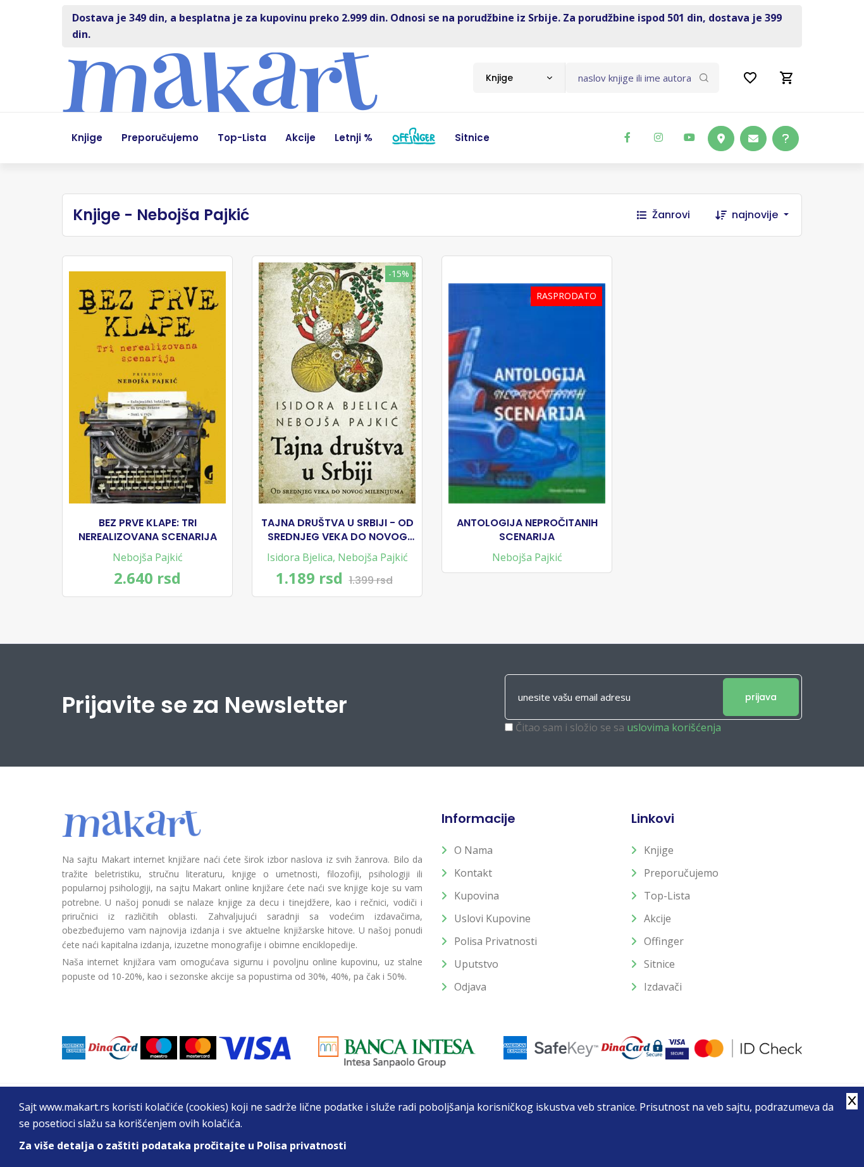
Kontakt (473, 873)
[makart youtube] (689, 137)
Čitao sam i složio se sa (618, 727)
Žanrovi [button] (671, 214)
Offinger (664, 941)
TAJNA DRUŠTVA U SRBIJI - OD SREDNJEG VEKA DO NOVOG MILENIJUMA (337, 530)
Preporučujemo (681, 873)
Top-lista (667, 895)
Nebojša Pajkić (148, 557)
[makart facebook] (627, 137)
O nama (473, 850)
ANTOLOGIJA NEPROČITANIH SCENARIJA (527, 530)
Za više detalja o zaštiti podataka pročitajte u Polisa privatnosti (183, 1145)
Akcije (657, 918)
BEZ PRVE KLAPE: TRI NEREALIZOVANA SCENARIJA (147, 530)
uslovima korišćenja (674, 727)
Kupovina (476, 895)
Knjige (659, 850)
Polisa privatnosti (495, 941)
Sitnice (659, 964)
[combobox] (519, 78)
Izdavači (663, 986)
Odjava (470, 986)
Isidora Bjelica (300, 557)
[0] (787, 78)
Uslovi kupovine (492, 918)
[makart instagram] (658, 137)
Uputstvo (476, 964)
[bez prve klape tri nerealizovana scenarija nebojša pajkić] (147, 387)
